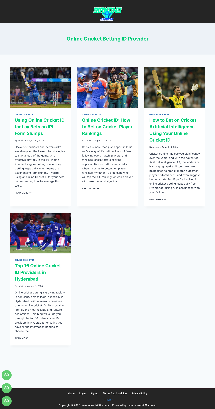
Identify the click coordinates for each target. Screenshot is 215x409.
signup (94, 393)
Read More (23, 192)
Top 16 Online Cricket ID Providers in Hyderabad (38, 272)
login (82, 393)
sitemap (107, 400)
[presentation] (40, 87)
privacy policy (139, 393)
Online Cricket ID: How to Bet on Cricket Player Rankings (107, 126)
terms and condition (115, 393)
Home (71, 393)
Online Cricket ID (24, 114)
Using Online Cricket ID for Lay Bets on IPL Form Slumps (40, 126)
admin (21, 140)
